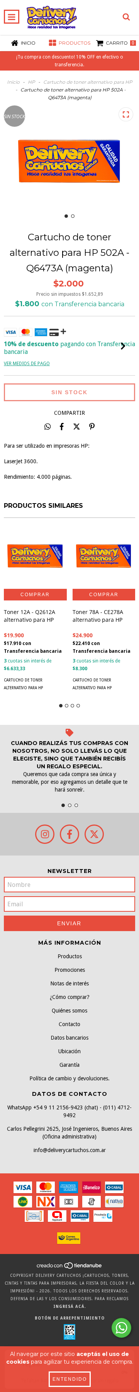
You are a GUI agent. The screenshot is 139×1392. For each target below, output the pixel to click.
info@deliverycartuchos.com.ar (70, 1150)
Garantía (69, 1065)
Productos (70, 956)
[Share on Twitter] (76, 426)
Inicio (13, 82)
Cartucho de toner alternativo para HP (87, 82)
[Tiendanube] (69, 1268)
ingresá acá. (69, 1306)
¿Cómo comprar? (70, 997)
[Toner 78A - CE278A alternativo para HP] (104, 557)
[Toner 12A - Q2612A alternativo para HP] (35, 557)
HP (31, 82)
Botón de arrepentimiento (70, 1318)
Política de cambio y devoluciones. (69, 1078)
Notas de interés (69, 983)
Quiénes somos (69, 1010)
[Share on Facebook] (62, 426)
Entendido (70, 1379)
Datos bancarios (69, 1038)
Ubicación (69, 1051)
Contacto (69, 1024)
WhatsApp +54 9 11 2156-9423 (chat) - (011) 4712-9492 (69, 1111)
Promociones (69, 970)
